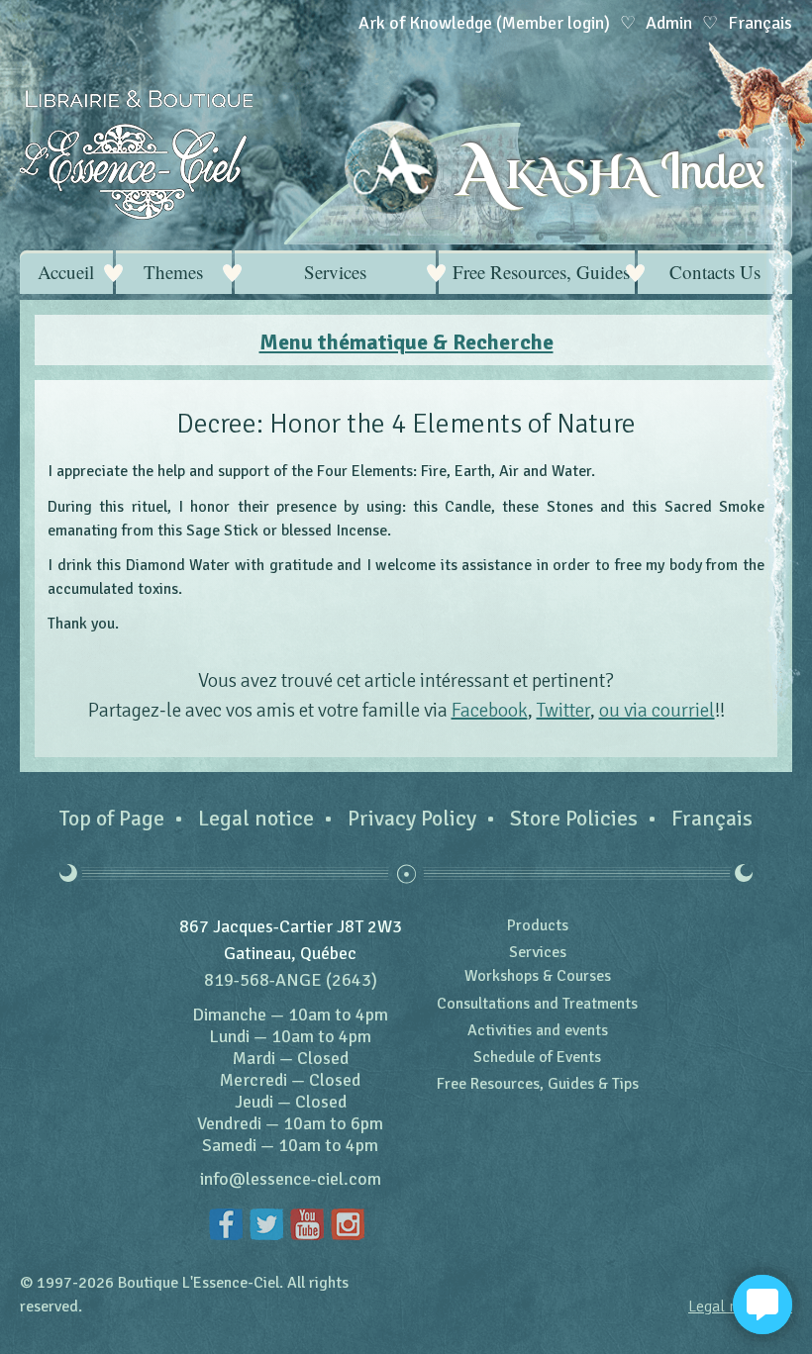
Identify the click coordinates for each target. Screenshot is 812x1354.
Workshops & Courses (537, 976)
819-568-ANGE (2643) (290, 980)
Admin (669, 23)
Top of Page (111, 818)
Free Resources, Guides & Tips (544, 271)
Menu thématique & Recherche (406, 342)
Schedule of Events (537, 1057)
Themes (173, 271)
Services (335, 271)
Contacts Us (715, 271)
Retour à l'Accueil (136, 155)
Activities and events (537, 1030)
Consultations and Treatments (537, 1004)
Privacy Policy (412, 818)
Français (712, 818)
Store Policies (574, 818)
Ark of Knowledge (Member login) (484, 23)
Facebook (490, 710)
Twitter (563, 710)
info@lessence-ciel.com (290, 1179)
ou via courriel (657, 710)
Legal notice (256, 818)
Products (537, 925)
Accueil (66, 271)
